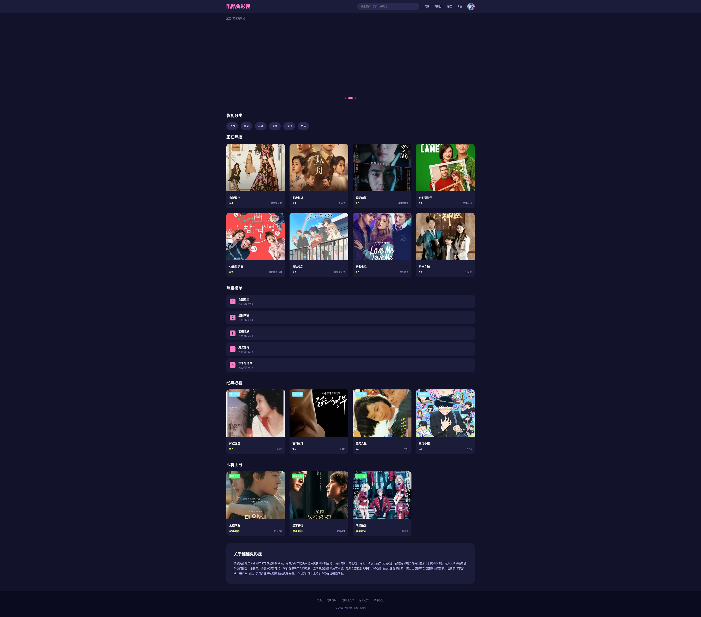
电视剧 (438, 6)
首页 (228, 18)
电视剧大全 (348, 600)
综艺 (449, 6)
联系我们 (379, 600)
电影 (427, 6)
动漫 (459, 6)
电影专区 (332, 600)
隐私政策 (364, 600)
